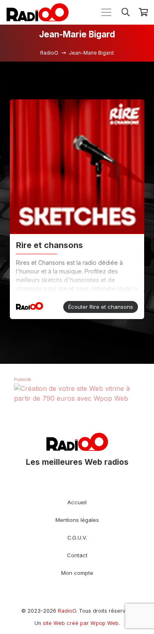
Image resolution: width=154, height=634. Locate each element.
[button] (126, 12)
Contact (77, 555)
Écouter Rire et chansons (100, 306)
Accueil (77, 502)
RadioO (67, 611)
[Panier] (144, 12)
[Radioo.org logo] (38, 12)
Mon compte (77, 573)
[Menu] (106, 12)
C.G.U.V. (77, 537)
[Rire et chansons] (77, 166)
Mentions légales (77, 520)
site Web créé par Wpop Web (81, 623)
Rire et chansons (49, 245)
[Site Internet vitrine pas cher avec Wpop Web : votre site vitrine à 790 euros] (77, 398)
